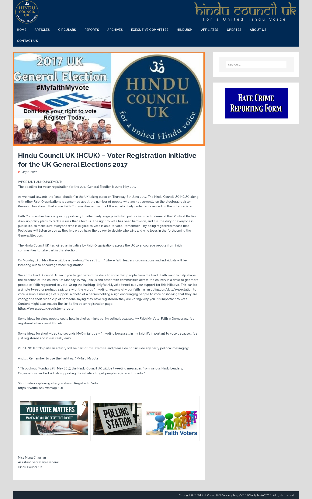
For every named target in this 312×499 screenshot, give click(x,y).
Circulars (67, 29)
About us (258, 29)
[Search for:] (256, 64)
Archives (115, 29)
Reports (91, 29)
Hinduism (185, 29)
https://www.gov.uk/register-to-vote (45, 308)
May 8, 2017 (29, 172)
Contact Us (27, 41)
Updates (234, 29)
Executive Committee (149, 29)
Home (21, 29)
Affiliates (209, 29)
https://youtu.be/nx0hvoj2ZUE (41, 388)
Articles (42, 29)
